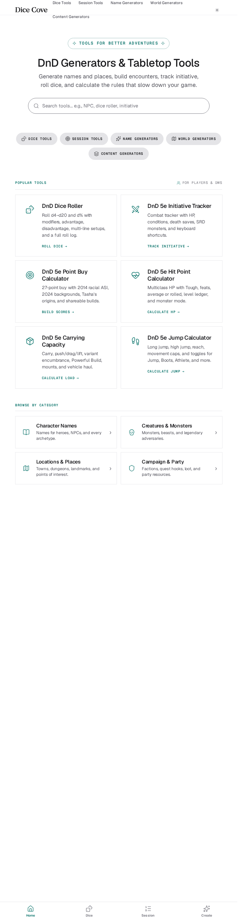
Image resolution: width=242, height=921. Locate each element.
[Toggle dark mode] (217, 10)
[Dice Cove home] (31, 10)
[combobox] (123, 105)
